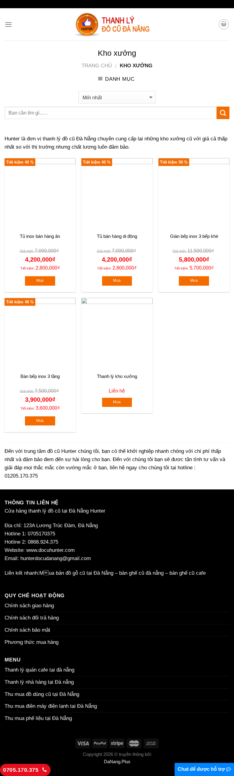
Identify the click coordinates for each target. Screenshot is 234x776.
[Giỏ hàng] (224, 24)
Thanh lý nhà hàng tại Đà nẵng (39, 682)
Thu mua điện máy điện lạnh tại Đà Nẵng (51, 706)
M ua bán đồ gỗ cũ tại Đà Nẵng (76, 573)
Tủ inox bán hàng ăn (40, 236)
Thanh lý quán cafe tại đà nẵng (39, 670)
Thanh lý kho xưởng (117, 376)
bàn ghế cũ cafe (187, 573)
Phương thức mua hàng (31, 642)
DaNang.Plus (117, 761)
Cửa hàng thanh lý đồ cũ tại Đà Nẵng (47, 511)
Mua (40, 280)
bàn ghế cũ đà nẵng (141, 573)
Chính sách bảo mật (28, 630)
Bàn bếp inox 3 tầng (40, 376)
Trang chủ (97, 66)
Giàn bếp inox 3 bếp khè (194, 236)
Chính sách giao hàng (29, 605)
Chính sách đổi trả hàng (32, 618)
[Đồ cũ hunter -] (117, 24)
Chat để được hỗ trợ (202, 769)
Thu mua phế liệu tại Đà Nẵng (38, 718)
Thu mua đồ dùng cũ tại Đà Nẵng (42, 694)
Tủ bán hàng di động (117, 236)
